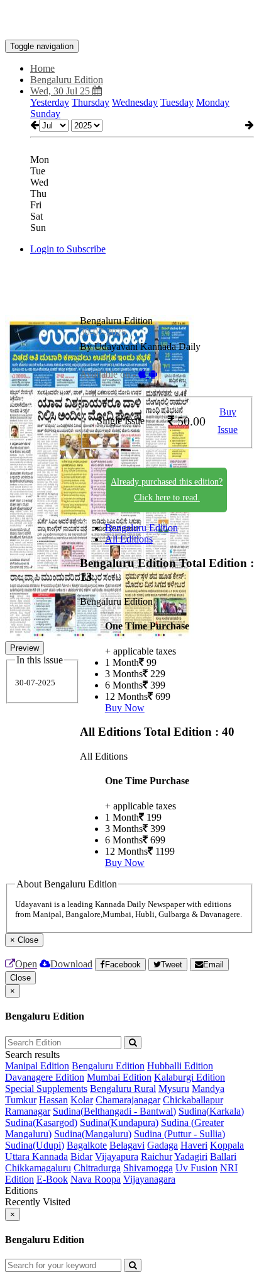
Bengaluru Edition (141, 527)
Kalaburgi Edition (189, 1077)
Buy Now (125, 707)
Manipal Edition (37, 1065)
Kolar (81, 1099)
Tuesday (177, 102)
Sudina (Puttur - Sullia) (179, 1133)
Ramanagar (27, 1111)
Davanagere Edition (44, 1077)
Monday (212, 102)
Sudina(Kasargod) (41, 1122)
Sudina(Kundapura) (119, 1122)
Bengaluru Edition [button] (66, 79)
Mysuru (173, 1088)
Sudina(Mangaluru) (92, 1133)
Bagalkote (87, 1145)
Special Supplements (46, 1088)
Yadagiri (190, 1156)
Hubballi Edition (180, 1065)
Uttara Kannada (36, 1156)
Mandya (208, 1088)
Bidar (81, 1156)
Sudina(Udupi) (34, 1145)
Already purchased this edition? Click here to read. (167, 489)
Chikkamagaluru (38, 1167)
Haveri (193, 1145)
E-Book (52, 1179)
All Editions (129, 539)
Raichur (156, 1156)
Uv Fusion (196, 1167)
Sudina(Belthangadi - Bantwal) (114, 1111)
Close (20, 977)
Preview (24, 648)
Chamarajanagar (128, 1099)
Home (42, 68)
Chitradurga (97, 1167)
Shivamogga (148, 1167)
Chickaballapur (193, 1099)
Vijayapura (116, 1156)
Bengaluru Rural (123, 1088)
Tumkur (20, 1099)
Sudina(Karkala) (211, 1111)
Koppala (227, 1145)
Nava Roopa (95, 1179)
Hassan (53, 1099)
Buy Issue (228, 421)
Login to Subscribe (68, 249)
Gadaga (162, 1145)
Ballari (223, 1156)
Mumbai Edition (119, 1077)
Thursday (90, 102)
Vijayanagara (149, 1179)
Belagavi (127, 1145)
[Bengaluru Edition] (129, 21)
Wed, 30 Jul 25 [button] (61, 91)
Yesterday (49, 102)
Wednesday (135, 102)
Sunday (45, 113)
